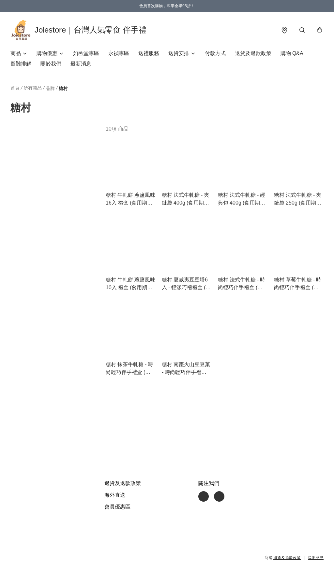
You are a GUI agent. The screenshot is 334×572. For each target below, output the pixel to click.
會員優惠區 (117, 506)
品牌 (50, 88)
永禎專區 (118, 53)
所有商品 (32, 88)
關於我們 (50, 63)
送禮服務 (148, 53)
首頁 (15, 88)
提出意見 (316, 557)
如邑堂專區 (86, 53)
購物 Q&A (292, 53)
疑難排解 (20, 63)
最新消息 (80, 63)
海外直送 (114, 495)
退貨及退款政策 (253, 53)
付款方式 (215, 53)
